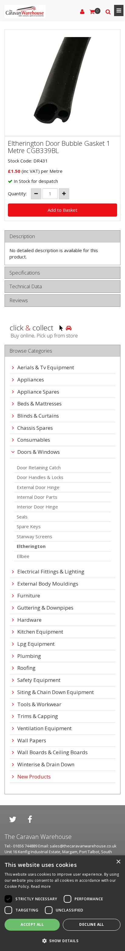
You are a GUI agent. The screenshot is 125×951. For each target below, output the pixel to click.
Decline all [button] (91, 924)
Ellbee (23, 556)
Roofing (26, 668)
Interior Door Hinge (37, 507)
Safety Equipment (38, 680)
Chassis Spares (35, 428)
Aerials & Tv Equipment (45, 368)
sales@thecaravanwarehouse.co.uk (83, 846)
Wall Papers (31, 741)
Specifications (24, 273)
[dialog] (62, 903)
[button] (62, 940)
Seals (22, 517)
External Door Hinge (38, 487)
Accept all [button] (32, 924)
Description (22, 236)
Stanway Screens (34, 536)
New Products (34, 777)
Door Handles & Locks (40, 477)
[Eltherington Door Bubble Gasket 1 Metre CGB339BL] (62, 82)
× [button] (118, 862)
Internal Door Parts (37, 497)
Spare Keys (29, 526)
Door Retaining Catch (39, 467)
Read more (41, 886)
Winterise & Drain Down (45, 765)
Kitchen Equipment (40, 632)
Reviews (18, 300)
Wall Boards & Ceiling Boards (52, 752)
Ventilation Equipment (44, 728)
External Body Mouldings (47, 584)
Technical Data (25, 286)
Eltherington (31, 546)
